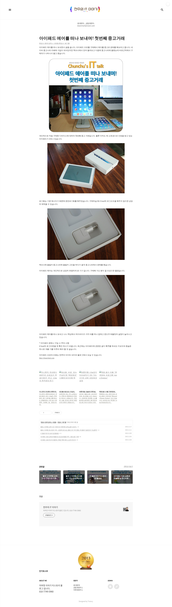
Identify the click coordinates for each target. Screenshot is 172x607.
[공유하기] (46, 412)
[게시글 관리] (49, 412)
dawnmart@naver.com (86, 25)
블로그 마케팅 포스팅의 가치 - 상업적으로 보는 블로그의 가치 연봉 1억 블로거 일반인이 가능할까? (68, 430)
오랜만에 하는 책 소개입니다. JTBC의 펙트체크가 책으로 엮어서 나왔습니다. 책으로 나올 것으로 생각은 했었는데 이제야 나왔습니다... (68, 398)
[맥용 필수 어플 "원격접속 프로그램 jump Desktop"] (108, 380)
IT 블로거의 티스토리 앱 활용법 (49, 433)
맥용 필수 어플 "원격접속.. (107, 392)
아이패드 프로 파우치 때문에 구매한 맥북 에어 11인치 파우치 (58, 440)
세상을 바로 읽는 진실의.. (67, 392)
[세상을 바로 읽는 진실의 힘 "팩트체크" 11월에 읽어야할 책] (68, 380)
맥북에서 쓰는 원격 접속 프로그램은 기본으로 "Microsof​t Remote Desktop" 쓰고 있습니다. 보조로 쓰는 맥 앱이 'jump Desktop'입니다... (108, 398)
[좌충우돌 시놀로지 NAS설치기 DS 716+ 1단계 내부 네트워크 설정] (88, 380)
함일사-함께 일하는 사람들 (48, 422)
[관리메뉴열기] (168, 4)
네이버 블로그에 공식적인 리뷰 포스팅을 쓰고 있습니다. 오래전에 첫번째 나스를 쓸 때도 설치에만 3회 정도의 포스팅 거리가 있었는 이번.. (88, 398)
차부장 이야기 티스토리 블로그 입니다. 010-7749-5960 (62, 510)
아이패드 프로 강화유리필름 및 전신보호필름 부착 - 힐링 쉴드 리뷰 (59, 437)
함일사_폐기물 (62, 422)
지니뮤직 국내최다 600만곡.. (48, 392)
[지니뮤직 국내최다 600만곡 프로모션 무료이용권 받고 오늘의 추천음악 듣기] (48, 380)
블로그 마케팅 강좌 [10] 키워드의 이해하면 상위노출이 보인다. (58, 427)
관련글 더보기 (128, 466)
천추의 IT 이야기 (50, 507)
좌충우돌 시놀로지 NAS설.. (87, 392)
